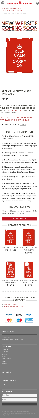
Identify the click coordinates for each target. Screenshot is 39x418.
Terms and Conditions (20, 413)
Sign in (4, 339)
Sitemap (4, 363)
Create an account (16, 339)
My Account (6, 337)
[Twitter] (5, 384)
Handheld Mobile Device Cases (13, 10)
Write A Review (19, 218)
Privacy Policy (10, 413)
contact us (15, 110)
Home (3, 8)
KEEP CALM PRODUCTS (14, 8)
